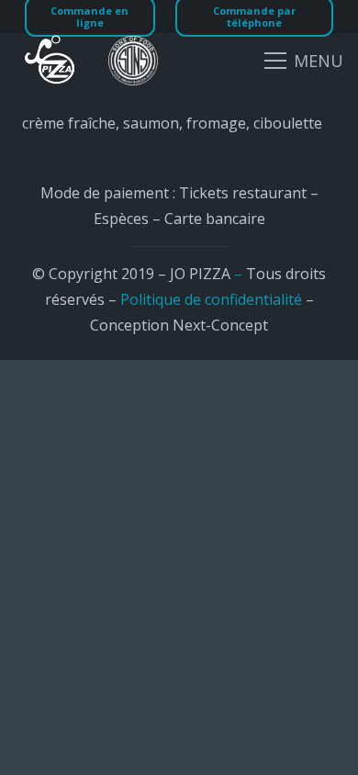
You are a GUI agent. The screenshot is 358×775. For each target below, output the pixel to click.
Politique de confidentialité (211, 299)
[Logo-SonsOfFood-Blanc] (133, 60)
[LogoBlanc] (50, 60)
